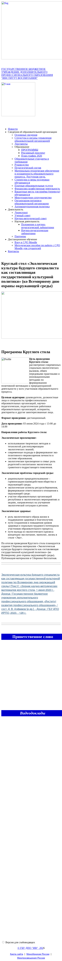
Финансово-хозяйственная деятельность (37, 188)
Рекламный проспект (33, 152)
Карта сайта (16, 954)
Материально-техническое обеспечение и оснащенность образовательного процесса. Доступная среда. (37, 173)
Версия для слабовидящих (20, 942)
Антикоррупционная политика (32, 206)
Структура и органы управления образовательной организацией (33, 139)
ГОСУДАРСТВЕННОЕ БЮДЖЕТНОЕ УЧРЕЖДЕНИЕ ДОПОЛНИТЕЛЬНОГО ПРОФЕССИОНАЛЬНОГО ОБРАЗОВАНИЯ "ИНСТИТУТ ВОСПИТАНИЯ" (27, 73)
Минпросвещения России (31, 958)
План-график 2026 (31, 155)
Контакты (13, 251)
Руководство (22, 164)
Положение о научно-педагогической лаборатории (37, 226)
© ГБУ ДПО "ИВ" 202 (30, 948)
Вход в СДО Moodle (26, 242)
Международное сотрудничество (33, 197)
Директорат (21, 212)
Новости (13, 129)
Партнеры (20, 236)
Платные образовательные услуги (34, 185)
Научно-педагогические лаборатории (34, 232)
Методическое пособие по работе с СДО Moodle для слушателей (37, 247)
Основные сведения (26, 134)
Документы (21, 143)
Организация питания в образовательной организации (32, 202)
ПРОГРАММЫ (29, 149)
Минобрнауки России (37, 954)
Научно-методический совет (31, 218)
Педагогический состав (28, 167)
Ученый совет (22, 215)
